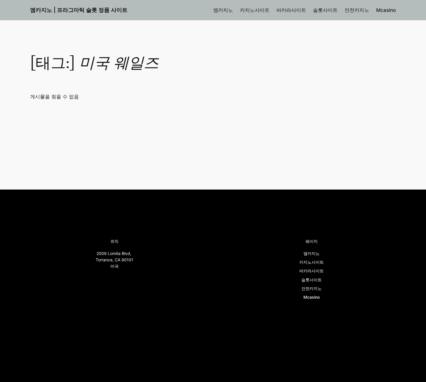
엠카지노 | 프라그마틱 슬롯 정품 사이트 (79, 9)
